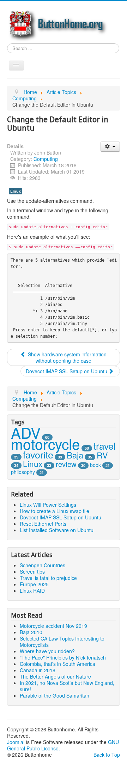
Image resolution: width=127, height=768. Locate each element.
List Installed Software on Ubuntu (56, 529)
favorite (38, 454)
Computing (46, 158)
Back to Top (106, 754)
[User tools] (110, 147)
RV (102, 455)
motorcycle (45, 443)
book (95, 464)
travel (104, 445)
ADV (26, 432)
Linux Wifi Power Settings (48, 504)
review (66, 464)
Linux (15, 191)
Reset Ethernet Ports (43, 523)
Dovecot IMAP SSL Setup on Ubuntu (60, 517)
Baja (75, 455)
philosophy (23, 471)
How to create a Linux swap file (54, 510)
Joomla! (16, 741)
